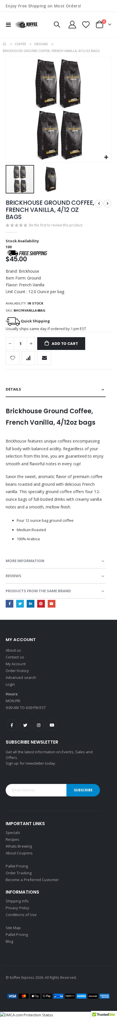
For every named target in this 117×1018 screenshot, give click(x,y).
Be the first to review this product (55, 225)
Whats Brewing (19, 846)
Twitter (20, 604)
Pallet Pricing (17, 866)
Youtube (52, 725)
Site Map (13, 927)
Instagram (38, 725)
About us (13, 650)
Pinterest (41, 604)
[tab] (56, 389)
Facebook (9, 604)
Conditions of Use (21, 914)
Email (51, 604)
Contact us (15, 657)
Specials (13, 832)
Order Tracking (19, 872)
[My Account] (72, 24)
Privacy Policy (17, 907)
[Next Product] (107, 204)
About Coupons (19, 853)
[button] (106, 157)
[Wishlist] (85, 24)
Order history (17, 670)
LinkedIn (30, 604)
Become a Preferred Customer (32, 879)
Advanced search (21, 677)
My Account (16, 663)
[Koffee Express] (26, 24)
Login (10, 684)
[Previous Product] (99, 204)
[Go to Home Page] (5, 44)
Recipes (12, 839)
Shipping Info (17, 901)
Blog (9, 941)
